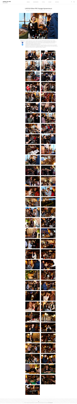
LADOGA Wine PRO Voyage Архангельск (38, 8)
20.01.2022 (27, 10)
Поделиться (22, 40)
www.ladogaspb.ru (50, 402)
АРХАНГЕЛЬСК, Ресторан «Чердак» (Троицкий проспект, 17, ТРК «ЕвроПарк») (40, 10)
